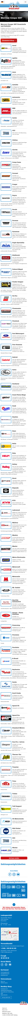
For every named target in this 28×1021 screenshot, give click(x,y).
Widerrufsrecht (4, 994)
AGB (2, 993)
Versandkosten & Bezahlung (7, 991)
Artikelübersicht (4, 975)
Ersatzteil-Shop (8, 40)
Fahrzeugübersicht (5, 972)
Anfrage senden (14, 858)
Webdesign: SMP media (7, 1013)
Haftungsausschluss (6, 1011)
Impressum (4, 1008)
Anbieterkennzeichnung (6, 990)
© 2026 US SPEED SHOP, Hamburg (9, 1015)
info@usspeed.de (8, 952)
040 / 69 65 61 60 (9, 948)
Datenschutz (4, 1009)
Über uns (3, 981)
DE (3, 2)
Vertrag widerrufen (6, 997)
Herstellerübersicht (5, 973)
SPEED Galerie (4, 982)
